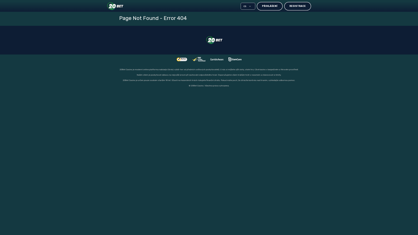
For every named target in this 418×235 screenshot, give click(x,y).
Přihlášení (269, 6)
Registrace (297, 6)
